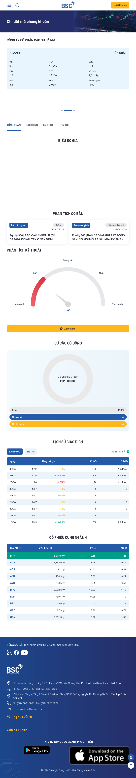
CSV (12, 617)
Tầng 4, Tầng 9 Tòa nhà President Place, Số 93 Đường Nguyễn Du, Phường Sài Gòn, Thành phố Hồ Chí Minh (69, 696)
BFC (12, 589)
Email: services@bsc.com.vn (27, 709)
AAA (12, 562)
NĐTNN (30, 451)
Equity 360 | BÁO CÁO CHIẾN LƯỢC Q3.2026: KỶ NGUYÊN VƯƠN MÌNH (32, 237)
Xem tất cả (118, 451)
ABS (12, 569)
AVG (12, 583)
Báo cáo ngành (18, 225)
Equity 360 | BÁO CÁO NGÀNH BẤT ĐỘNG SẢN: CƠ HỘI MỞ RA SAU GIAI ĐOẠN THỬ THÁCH (99, 237)
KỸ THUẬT (49, 124)
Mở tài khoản (120, 5)
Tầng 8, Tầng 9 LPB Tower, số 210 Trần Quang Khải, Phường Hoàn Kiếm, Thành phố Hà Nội (67, 683)
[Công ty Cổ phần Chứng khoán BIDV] (68, 5)
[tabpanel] (68, 68)
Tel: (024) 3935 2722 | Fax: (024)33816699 (35, 688)
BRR (12, 555)
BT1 (12, 603)
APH (12, 576)
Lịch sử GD (14, 451)
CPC (12, 610)
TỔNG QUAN (14, 124)
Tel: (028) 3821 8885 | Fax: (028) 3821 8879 (35, 703)
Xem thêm (69, 328)
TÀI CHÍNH (32, 124)
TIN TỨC (64, 124)
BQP (12, 596)
